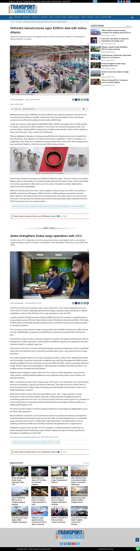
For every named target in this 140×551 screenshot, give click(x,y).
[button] (49, 44)
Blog (97, 17)
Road (51, 17)
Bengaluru (64, 206)
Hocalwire (110, 549)
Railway (44, 17)
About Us (12, 1)
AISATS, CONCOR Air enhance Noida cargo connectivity (59, 520)
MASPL (33, 206)
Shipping (26, 17)
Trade (83, 17)
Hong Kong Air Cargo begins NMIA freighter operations (20, 520)
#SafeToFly (66, 1)
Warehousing (73, 17)
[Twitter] (76, 99)
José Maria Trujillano (77, 206)
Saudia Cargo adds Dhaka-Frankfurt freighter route (78, 500)
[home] (10, 17)
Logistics (35, 17)
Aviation (17, 17)
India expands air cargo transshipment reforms (59, 480)
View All (86, 463)
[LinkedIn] (73, 99)
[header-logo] (22, 9)
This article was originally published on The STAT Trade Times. (34, 437)
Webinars (19, 1)
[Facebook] (79, 99)
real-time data (23, 442)
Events (38, 1)
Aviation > (20, 22)
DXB (43, 442)
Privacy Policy (62, 540)
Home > (13, 22)
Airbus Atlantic (43, 206)
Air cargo (56, 442)
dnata (14, 442)
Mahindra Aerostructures (20, 206)
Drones (91, 17)
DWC (49, 442)
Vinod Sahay (55, 206)
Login (95, 1)
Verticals (105, 17)
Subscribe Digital (29, 1)
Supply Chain (60, 17)
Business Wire (46, 1)
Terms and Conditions (75, 540)
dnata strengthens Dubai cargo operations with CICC (46, 236)
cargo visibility (35, 442)
